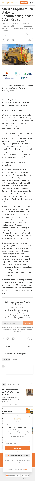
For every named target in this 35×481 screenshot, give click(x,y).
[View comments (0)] (8, 40)
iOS (10, 91)
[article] (17, 397)
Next (28, 346)
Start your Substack (13, 475)
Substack (9, 479)
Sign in (31, 3)
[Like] (3, 40)
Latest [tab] (9, 384)
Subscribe (24, 3)
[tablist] (10, 360)
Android (5, 91)
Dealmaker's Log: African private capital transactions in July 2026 (12, 411)
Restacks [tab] (14, 360)
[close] (29, 416)
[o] (30, 392)
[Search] (31, 384)
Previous (7, 346)
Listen (31, 35)
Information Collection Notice (21, 329)
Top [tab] (4, 384)
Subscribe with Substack (19, 455)
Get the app (25, 475)
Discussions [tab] (16, 384)
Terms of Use (27, 327)
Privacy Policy (24, 464)
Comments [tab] (6, 360)
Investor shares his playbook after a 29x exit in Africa (12, 392)
